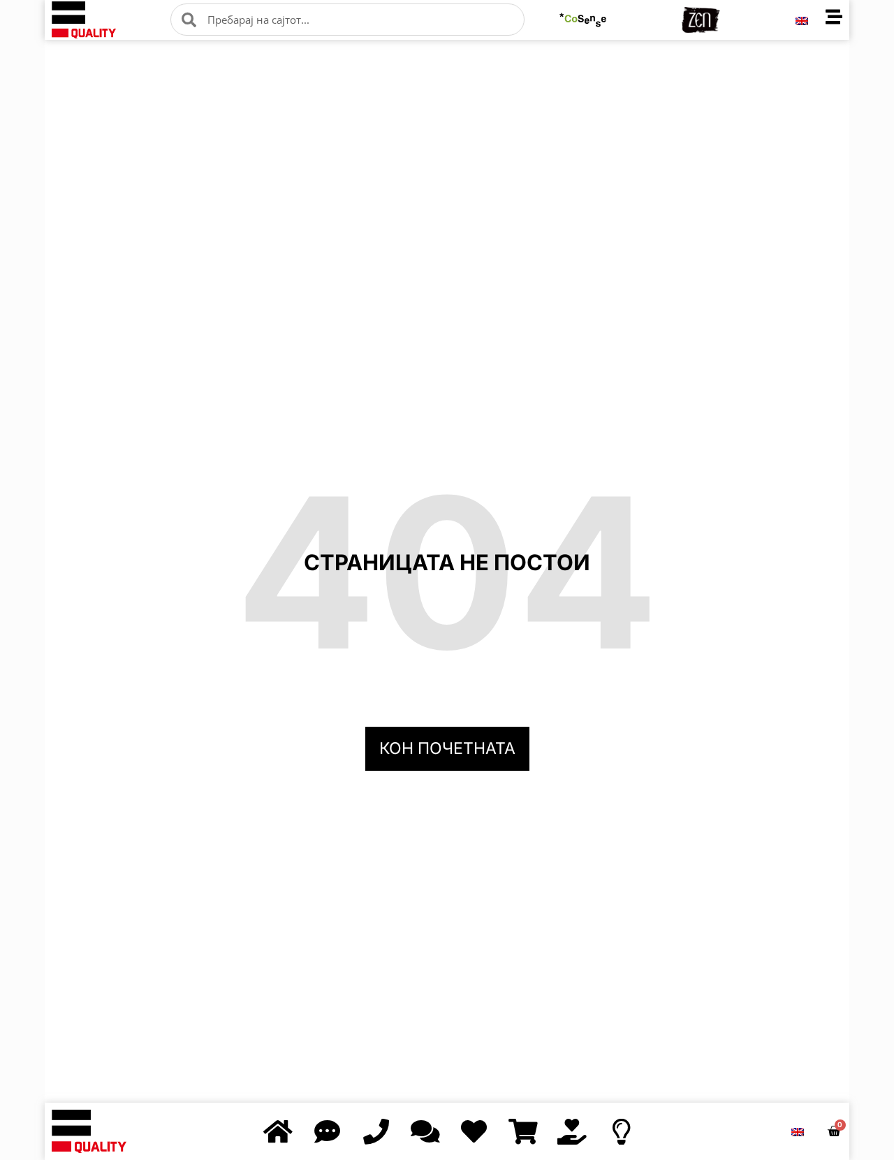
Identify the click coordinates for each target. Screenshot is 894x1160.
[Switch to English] (802, 20)
